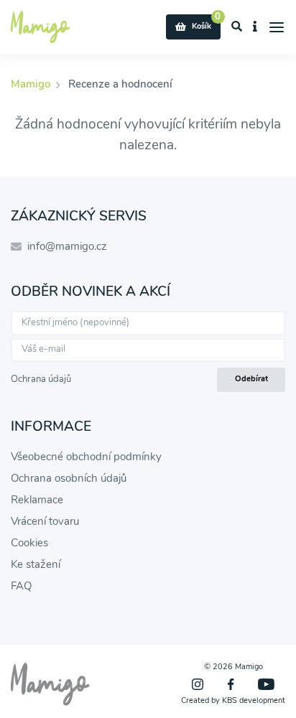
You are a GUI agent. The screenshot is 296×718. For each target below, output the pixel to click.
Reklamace (37, 500)
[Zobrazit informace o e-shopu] (255, 27)
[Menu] (277, 27)
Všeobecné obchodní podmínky (86, 456)
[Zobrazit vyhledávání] (237, 27)
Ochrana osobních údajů (68, 478)
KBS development (253, 700)
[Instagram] (197, 684)
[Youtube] (266, 684)
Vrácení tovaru (45, 521)
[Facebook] (230, 684)
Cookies (29, 543)
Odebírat (251, 378)
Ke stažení (35, 564)
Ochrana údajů (41, 379)
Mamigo (32, 84)
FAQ (21, 586)
